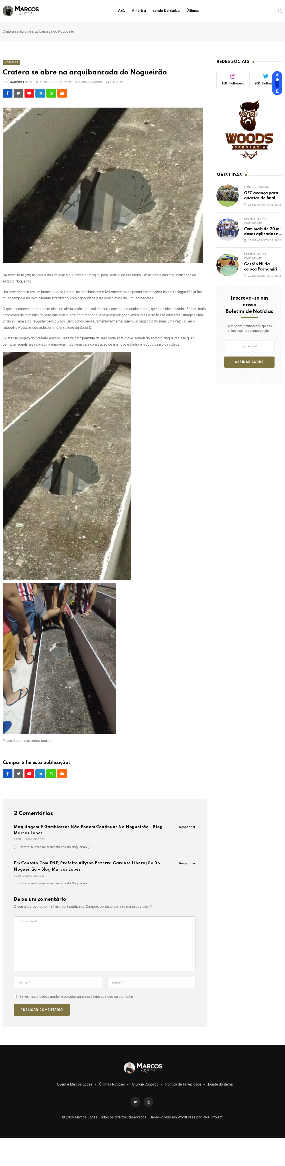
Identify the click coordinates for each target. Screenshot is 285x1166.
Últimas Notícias (112, 1084)
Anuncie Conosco (145, 1084)
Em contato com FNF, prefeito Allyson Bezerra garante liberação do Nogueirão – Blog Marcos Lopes (87, 866)
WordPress (186, 1117)
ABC (121, 11)
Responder (187, 827)
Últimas (192, 11)
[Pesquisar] (280, 10)
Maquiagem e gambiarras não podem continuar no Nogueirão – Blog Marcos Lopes (88, 830)
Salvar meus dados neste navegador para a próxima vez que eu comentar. (76, 996)
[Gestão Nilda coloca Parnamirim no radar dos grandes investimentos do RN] (227, 265)
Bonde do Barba (166, 11)
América (139, 11)
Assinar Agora (249, 362)
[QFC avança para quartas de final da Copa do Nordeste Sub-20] (227, 195)
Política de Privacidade (183, 1084)
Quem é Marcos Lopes (75, 1084)
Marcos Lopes (21, 82)
